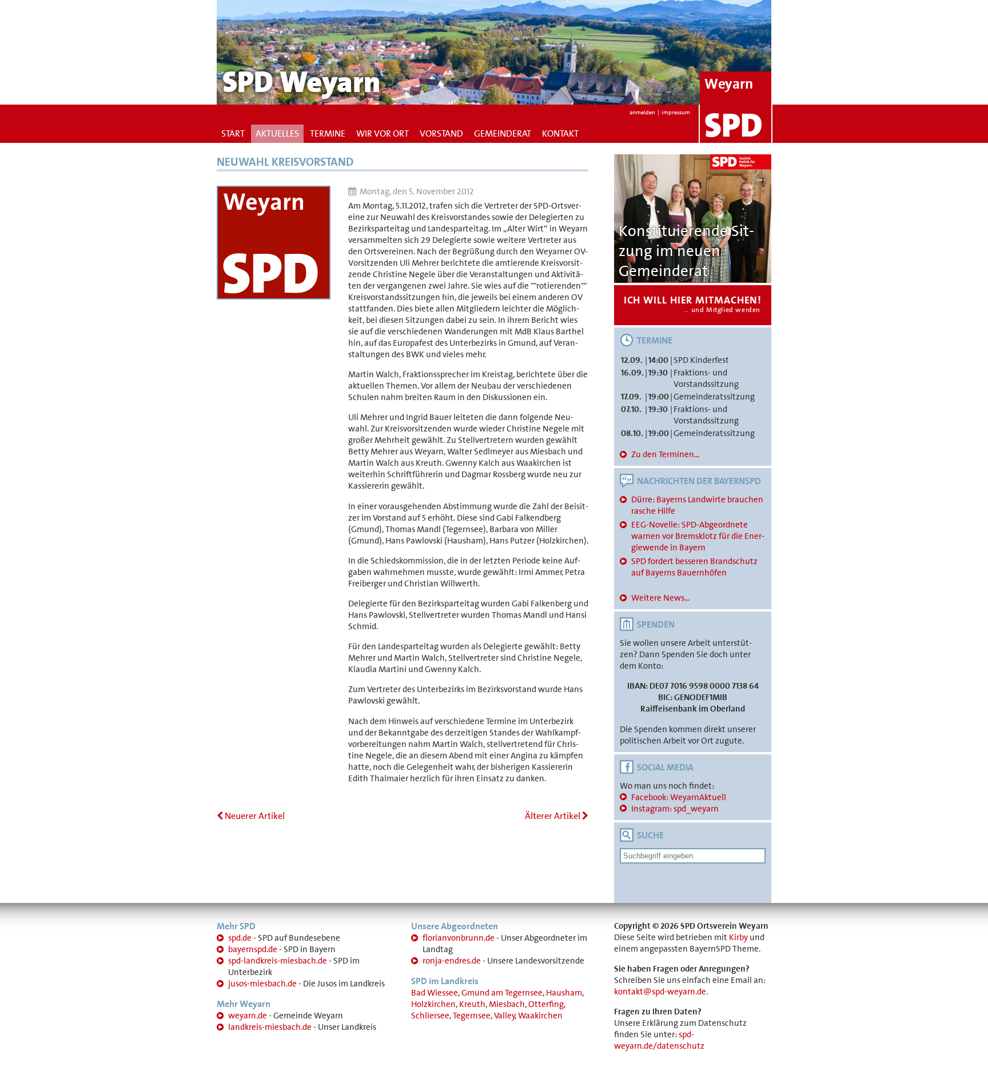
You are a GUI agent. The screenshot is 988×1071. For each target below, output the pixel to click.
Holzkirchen (433, 1004)
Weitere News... (660, 598)
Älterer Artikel (553, 816)
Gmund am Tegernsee (502, 992)
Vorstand (441, 133)
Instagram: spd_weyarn (675, 808)
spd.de (240, 938)
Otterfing (546, 1004)
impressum (676, 112)
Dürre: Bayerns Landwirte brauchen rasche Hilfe (697, 505)
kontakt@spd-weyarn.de (660, 991)
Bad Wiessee (434, 992)
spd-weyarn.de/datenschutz (659, 1040)
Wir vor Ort (382, 133)
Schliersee (430, 1015)
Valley (504, 1015)
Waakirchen (540, 1015)
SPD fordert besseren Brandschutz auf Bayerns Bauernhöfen (694, 567)
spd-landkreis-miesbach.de (277, 960)
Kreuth (472, 1004)
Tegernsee (472, 1015)
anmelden (642, 112)
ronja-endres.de (452, 960)
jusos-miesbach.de (262, 983)
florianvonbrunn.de (459, 938)
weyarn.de (247, 1015)
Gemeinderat (502, 133)
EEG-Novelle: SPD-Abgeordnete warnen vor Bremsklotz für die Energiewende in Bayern (697, 536)
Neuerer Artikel (254, 816)
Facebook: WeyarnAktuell (678, 797)
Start (233, 133)
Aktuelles (277, 133)
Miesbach (507, 1004)
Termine (327, 133)
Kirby (738, 937)
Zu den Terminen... (665, 454)
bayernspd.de (252, 949)
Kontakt (560, 133)
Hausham (564, 992)
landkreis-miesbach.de (270, 1027)
